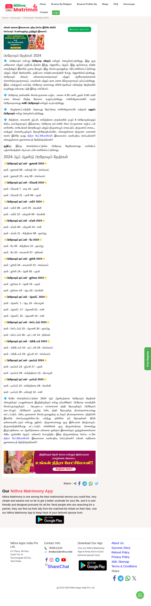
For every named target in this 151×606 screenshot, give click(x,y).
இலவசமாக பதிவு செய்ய (79, 29)
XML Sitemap (120, 561)
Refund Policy (120, 552)
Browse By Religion (61, 4)
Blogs (105, 4)
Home (43, 4)
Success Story (120, 547)
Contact (44, 12)
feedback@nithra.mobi (60, 551)
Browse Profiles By (87, 4)
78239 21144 (55, 548)
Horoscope (129, 4)
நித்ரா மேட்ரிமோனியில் (40, 135)
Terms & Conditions (124, 566)
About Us (117, 543)
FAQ (116, 4)
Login (56, 12)
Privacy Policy (120, 557)
